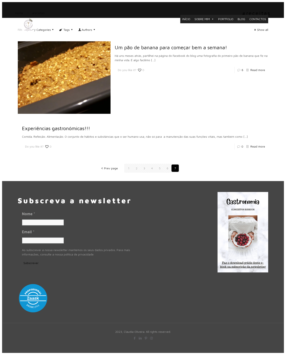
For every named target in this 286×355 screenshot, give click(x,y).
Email (28, 232)
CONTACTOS (257, 19)
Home (19, 13)
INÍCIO (186, 19)
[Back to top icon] (265, 346)
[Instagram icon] (151, 338)
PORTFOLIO (225, 19)
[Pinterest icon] (146, 338)
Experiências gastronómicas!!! (56, 128)
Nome (28, 214)
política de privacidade (79, 254)
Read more (257, 70)
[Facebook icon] (134, 338)
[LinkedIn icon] (140, 338)
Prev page (111, 168)
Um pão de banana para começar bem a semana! (171, 47)
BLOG (241, 19)
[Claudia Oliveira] (28, 24)
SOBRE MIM (202, 19)
